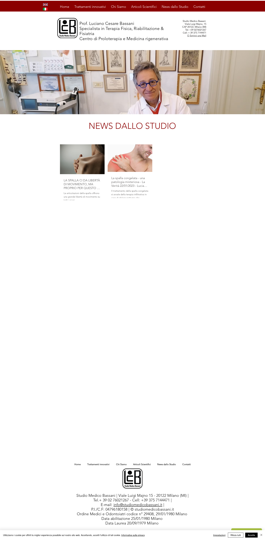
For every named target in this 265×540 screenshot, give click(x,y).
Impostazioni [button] (219, 535)
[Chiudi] (261, 535)
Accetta (251, 535)
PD (100, 518)
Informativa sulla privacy (133, 535)
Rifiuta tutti (235, 535)
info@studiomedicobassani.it (137, 504)
